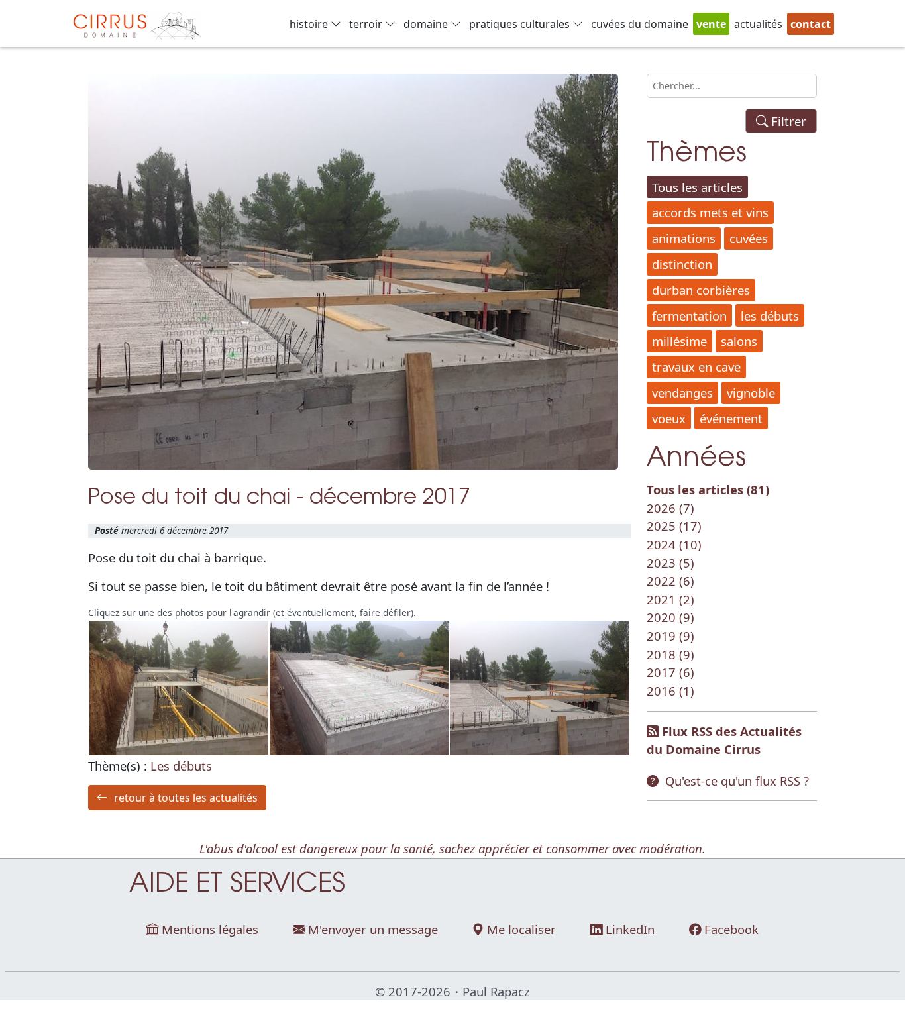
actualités (758, 24)
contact (810, 24)
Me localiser (521, 929)
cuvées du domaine (639, 24)
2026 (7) (670, 508)
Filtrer (787, 121)
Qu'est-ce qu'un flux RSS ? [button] (737, 780)
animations (684, 238)
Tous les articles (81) (708, 489)
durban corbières (701, 290)
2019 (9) (670, 635)
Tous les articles (697, 187)
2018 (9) (670, 654)
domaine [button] (425, 24)
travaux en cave (696, 366)
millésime (679, 341)
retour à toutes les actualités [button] (186, 797)
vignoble (751, 392)
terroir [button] (365, 24)
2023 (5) (670, 563)
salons (739, 341)
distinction (682, 264)
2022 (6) (670, 580)
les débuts (770, 315)
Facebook (731, 929)
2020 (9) (670, 617)
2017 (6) (670, 672)
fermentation (689, 315)
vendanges (682, 392)
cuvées (748, 238)
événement (731, 418)
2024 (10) (674, 544)
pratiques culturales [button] (519, 24)
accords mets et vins (710, 212)
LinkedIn (630, 929)
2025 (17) (674, 525)
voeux (669, 418)
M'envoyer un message (373, 929)
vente (711, 24)
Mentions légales (210, 929)
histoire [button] (309, 24)
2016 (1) (670, 690)
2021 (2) (670, 599)
